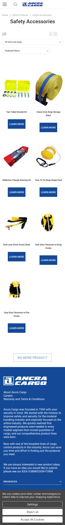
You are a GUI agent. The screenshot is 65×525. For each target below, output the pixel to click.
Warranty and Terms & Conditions (24, 399)
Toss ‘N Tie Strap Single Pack (48, 180)
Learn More (16, 124)
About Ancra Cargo (15, 392)
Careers (8, 395)
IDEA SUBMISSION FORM (37, 471)
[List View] (55, 34)
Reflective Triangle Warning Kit (16, 180)
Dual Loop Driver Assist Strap (16, 244)
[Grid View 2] (50, 34)
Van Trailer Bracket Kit (16, 112)
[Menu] (5, 4)
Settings (32, 504)
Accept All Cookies (32, 519)
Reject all (32, 512)
